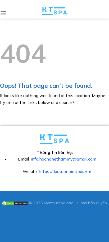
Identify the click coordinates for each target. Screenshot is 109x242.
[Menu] (3, 13)
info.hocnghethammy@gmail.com (63, 159)
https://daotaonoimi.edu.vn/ (65, 171)
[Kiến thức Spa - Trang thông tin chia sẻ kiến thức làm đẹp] (54, 11)
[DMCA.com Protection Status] (15, 202)
